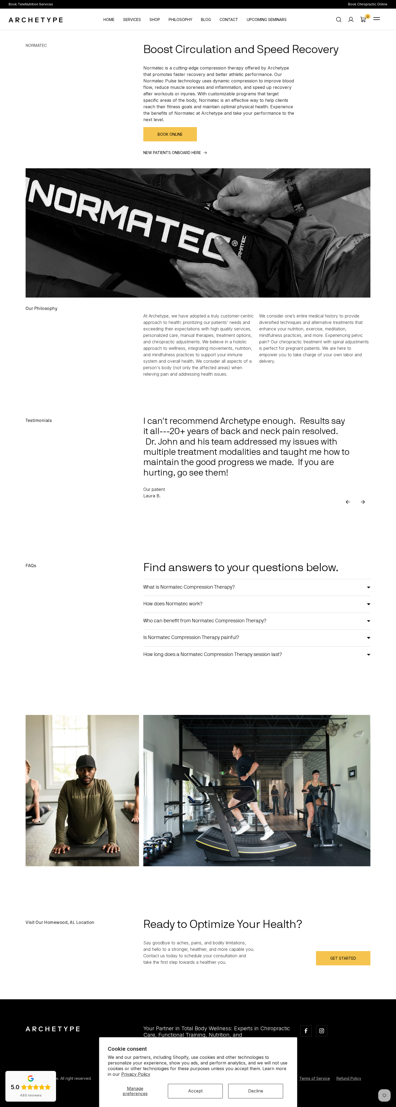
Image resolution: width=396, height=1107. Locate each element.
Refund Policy (348, 1078)
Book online (170, 134)
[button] (363, 19)
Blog (206, 19)
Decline (255, 1091)
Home (108, 19)
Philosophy (180, 19)
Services (132, 19)
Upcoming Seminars (267, 19)
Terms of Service (314, 1078)
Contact (229, 19)
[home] (35, 19)
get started (343, 958)
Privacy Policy (135, 1074)
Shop (155, 19)
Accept (195, 1091)
